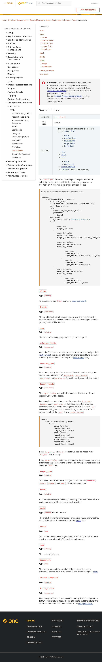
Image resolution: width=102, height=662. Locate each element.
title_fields (65, 169)
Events (56, 631)
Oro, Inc (46, 657)
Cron (10, 81)
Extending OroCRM (17, 161)
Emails (11, 74)
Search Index (17, 150)
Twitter (56, 637)
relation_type (69, 140)
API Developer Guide (17, 175)
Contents (44, 26)
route (63, 157)
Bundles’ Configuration (21, 113)
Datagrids (16, 133)
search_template (68, 166)
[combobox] (54, 3)
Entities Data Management (14, 48)
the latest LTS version (56, 90)
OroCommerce (34, 626)
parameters (69, 164)
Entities (11, 43)
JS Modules (16, 147)
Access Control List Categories (20, 121)
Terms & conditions (88, 620)
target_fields (69, 143)
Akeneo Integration (17, 168)
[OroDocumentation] (29, 3)
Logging (12, 95)
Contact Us (95, 3)
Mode (78, 520)
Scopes (11, 88)
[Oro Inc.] (22, 3)
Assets (14, 126)
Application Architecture (20, 36)
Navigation (13, 70)
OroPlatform (34, 642)
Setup (10, 32)
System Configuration (18, 99)
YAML (74, 20)
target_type (69, 146)
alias (67, 131)
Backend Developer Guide (40, 20)
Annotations (15, 106)
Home (4, 20)
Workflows (16, 157)
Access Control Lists (20, 117)
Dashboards (14, 66)
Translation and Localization (15, 58)
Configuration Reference (61, 20)
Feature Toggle (15, 92)
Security (12, 53)
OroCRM (31, 637)
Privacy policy (85, 626)
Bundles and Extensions (19, 39)
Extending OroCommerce (20, 165)
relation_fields (70, 138)
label (63, 152)
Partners (57, 620)
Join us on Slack (87, 10)
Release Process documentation (68, 96)
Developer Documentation (18, 20)
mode (63, 154)
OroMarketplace (36, 631)
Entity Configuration (20, 136)
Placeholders (17, 143)
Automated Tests (16, 172)
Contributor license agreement (88, 632)
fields (73, 131)
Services (56, 626)
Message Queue (16, 77)
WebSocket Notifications (20, 84)
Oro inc (31, 620)
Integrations (14, 63)
